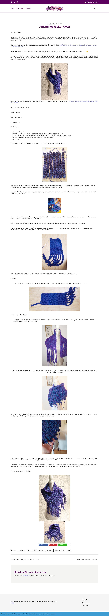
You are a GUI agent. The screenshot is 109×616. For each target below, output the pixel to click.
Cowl (29, 550)
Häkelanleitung (39, 550)
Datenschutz (86, 603)
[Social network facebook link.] (11, 2)
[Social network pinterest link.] (17, 2)
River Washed (59, 550)
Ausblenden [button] (59, 614)
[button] (43, 545)
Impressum (85, 605)
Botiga (13, 603)
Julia (61, 23)
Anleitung (21, 550)
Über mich (20, 8)
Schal (69, 550)
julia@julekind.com (92, 2)
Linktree (28, 8)
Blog (12, 8)
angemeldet (26, 575)
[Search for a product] (95, 8)
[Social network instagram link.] (14, 2)
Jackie (49, 550)
